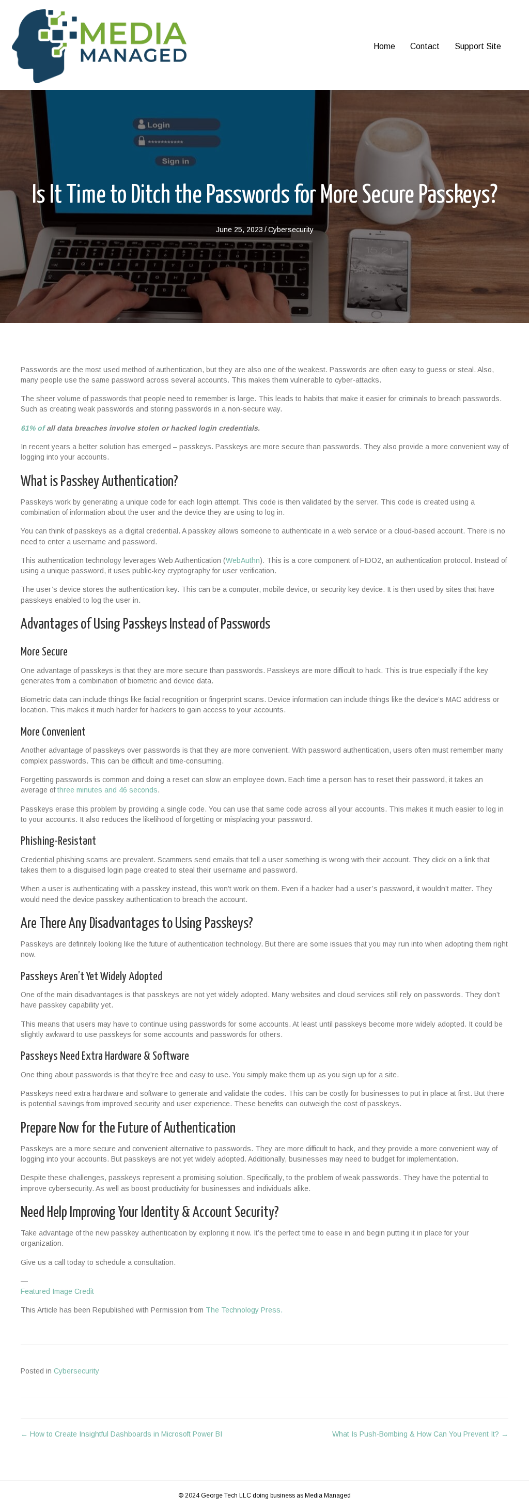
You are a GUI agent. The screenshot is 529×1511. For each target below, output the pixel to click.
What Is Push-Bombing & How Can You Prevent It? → (420, 1434)
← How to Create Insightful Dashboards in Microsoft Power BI (121, 1434)
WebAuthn (243, 560)
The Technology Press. (244, 1310)
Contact (425, 46)
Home (384, 46)
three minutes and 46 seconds (107, 790)
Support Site (478, 46)
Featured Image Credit (57, 1291)
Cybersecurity (291, 229)
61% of (32, 428)
